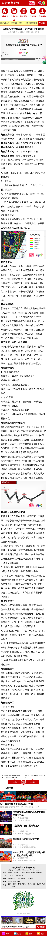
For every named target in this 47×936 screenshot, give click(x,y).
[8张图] (23, 801)
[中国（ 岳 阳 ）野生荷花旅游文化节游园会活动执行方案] (14, 785)
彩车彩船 (14, 23)
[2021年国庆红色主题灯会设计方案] (32, 785)
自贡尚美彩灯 (10, 3)
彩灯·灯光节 (4, 23)
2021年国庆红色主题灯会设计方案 (16, 804)
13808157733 (12, 878)
